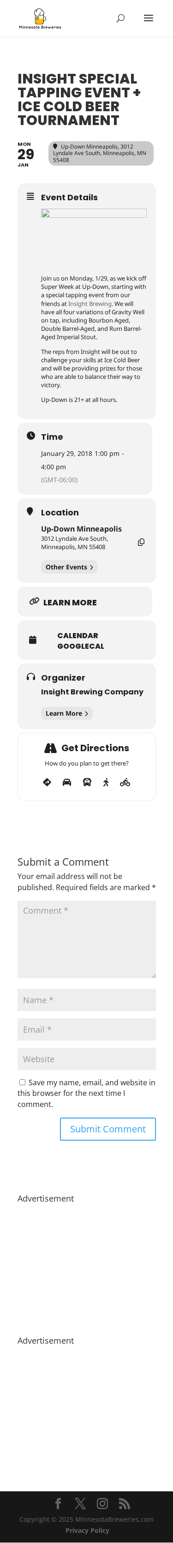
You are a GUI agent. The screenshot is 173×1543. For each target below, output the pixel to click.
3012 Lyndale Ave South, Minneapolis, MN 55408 (74, 542)
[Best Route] (47, 782)
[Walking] (106, 782)
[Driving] (67, 782)
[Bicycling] (125, 782)
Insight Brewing (90, 303)
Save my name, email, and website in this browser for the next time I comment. (86, 1093)
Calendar (77, 636)
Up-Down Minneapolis (81, 529)
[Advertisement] (87, 1264)
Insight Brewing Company (92, 692)
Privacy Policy (87, 1530)
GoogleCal (80, 646)
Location (60, 512)
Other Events (66, 566)
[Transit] (87, 782)
